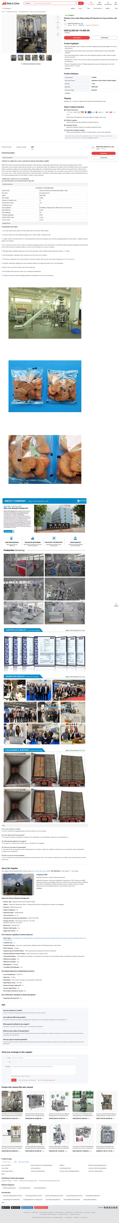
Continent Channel (78, 1212)
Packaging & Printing (11, 11)
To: (10, 1062)
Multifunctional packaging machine (97, 1165)
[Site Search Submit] (81, 3)
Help (88, 8)
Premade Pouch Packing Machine (71, 938)
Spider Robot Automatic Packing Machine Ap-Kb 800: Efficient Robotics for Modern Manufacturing (12, 1148)
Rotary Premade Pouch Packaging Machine (41, 1165)
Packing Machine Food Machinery (11, 1199)
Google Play (15, 1207)
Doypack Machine (56, 938)
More (3, 1202)
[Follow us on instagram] (109, 1207)
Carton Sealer (5, 1168)
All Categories (7, 8)
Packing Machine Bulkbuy (89, 1199)
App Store (5, 1207)
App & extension (98, 8)
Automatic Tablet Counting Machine (97, 1168)
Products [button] (27, 3)
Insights (93, 1212)
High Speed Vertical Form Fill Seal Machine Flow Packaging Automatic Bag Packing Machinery (12, 1115)
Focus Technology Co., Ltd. (48, 1217)
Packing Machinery (23, 11)
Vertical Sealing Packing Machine (72, 1199)
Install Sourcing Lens (42, 1207)
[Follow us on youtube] (112, 1207)
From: (9, 1058)
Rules (116, 8)
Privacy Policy (84, 1217)
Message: (8, 1066)
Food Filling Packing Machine (53, 1199)
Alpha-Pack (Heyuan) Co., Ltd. (75, 23)
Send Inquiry (77, 37)
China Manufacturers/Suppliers (46, 1212)
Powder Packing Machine (9, 1188)
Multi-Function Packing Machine (38, 11)
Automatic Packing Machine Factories (12, 1195)
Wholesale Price (69, 1212)
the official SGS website (40, 871)
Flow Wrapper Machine (7, 1171)
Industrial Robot (46, 938)
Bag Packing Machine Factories (74, 1195)
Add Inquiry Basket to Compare (32, 64)
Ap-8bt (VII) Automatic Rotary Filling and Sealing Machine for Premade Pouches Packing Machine (59, 1115)
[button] (76, 3)
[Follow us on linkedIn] (116, 1207)
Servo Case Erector (6, 1165)
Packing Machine (17, 938)
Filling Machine (37, 938)
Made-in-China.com (52, 1214)
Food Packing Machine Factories (33, 1195)
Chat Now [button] (105, 37)
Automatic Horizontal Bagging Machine (69, 1171)
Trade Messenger (27, 1207)
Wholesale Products (59, 1212)
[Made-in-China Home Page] (10, 3)
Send (14, 1080)
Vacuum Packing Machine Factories (54, 1195)
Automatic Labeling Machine (95, 1171)
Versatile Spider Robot (65, 1168)
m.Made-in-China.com (63, 1214)
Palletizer (62, 1165)
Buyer (80, 8)
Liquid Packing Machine (40, 1188)
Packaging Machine (27, 938)
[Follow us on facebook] (105, 1207)
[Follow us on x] (107, 1207)
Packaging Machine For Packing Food (32, 1199)
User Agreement (68, 1217)
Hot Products (27, 1212)
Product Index (87, 1212)
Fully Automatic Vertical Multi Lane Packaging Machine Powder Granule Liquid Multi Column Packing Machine (105, 1148)
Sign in (115, 4)
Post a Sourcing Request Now (46, 1080)
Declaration (76, 1217)
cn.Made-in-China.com (75, 1214)
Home (3, 11)
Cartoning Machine (35, 1168)
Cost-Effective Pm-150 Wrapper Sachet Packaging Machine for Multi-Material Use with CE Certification (83, 1115)
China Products (34, 1212)
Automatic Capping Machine (38, 1171)
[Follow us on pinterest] (114, 1207)
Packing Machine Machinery (93, 1195)
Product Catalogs (24, 1162)
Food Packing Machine (24, 1188)
